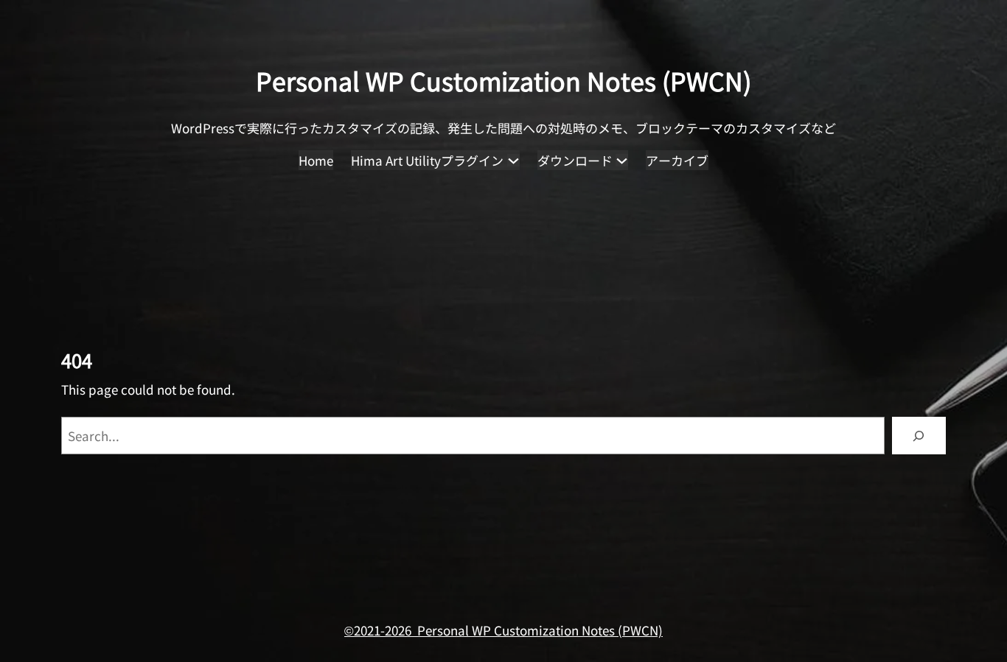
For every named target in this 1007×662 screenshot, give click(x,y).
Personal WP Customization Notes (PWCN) (503, 81)
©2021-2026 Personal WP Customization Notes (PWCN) (503, 630)
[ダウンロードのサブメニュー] (622, 160)
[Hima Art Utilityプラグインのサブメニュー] (513, 160)
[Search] (919, 435)
